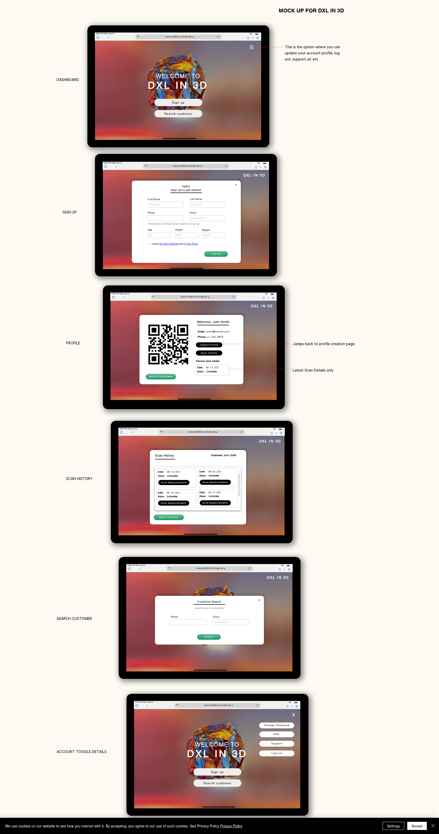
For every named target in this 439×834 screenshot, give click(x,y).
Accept (417, 825)
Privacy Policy (231, 825)
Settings (393, 825)
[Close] (433, 826)
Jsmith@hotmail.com (217, 331)
